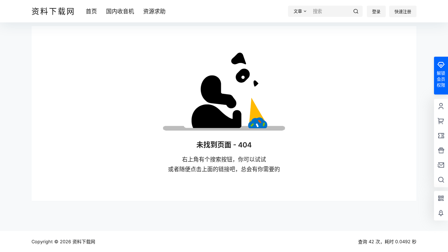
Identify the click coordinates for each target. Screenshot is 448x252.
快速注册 (402, 11)
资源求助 (154, 11)
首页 (91, 11)
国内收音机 (120, 11)
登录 (376, 11)
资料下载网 (83, 241)
